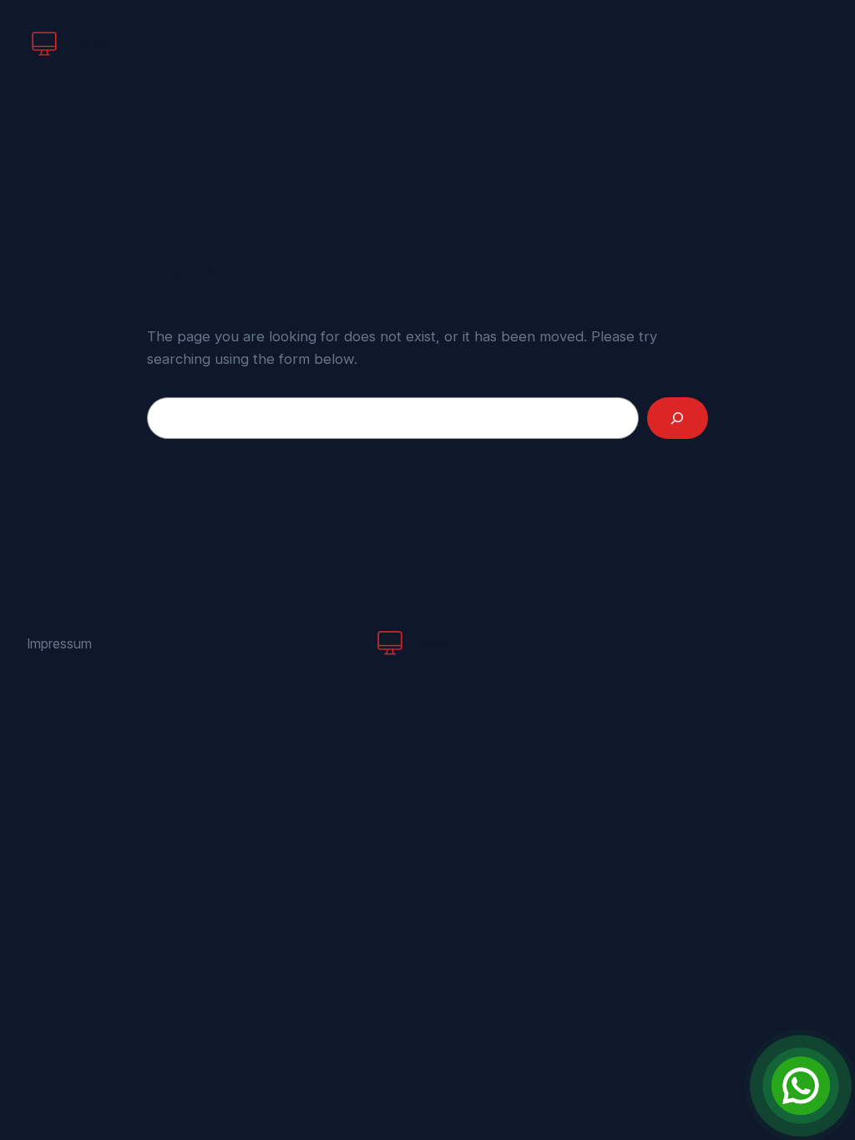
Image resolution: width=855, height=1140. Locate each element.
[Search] (677, 418)
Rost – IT (112, 44)
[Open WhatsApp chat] (801, 1086)
